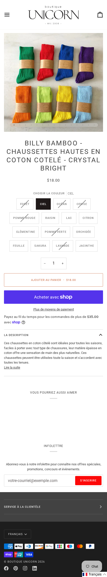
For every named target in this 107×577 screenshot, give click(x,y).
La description (16, 335)
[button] (94, 574)
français (15, 534)
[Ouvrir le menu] (11, 15)
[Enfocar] (13, 122)
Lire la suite (12, 367)
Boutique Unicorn (22, 561)
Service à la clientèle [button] (22, 507)
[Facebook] (6, 568)
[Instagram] (25, 568)
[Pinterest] (15, 568)
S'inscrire (88, 480)
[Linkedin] (34, 568)
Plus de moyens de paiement (53, 309)
